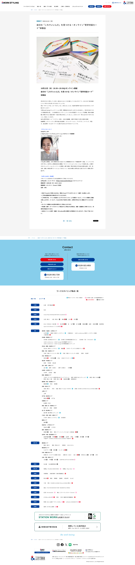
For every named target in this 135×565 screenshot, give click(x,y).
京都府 (35, 473)
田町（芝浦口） (62, 367)
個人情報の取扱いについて (81, 556)
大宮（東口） (47, 319)
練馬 (45, 422)
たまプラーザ (47, 450)
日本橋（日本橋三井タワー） (51, 339)
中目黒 (49, 363)
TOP (31, 9)
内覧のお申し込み (52, 264)
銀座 (62, 348)
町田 (72, 437)
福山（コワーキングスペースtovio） (66, 492)
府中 (86, 437)
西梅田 (55, 478)
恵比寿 (54, 363)
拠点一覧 (33, 298)
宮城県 (35, 309)
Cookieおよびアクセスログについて (96, 556)
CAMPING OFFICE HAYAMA (67, 459)
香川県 (35, 487)
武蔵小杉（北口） (67, 455)
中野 (53, 437)
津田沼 (94, 324)
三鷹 (76, 437)
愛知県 (35, 464)
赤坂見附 (63, 417)
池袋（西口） (47, 388)
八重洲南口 (46, 335)
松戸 (72, 324)
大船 (45, 459)
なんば (71, 478)
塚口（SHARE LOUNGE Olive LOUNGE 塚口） (59, 483)
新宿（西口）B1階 (94, 377)
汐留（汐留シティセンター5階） (52, 353)
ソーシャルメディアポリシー (69, 558)
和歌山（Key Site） (68, 469)
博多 (57, 497)
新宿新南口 (74, 379)
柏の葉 (61, 324)
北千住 (53, 398)
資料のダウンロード (52, 269)
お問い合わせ (107, 6)
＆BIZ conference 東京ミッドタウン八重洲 (86, 333)
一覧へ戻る (69, 221)
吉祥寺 (67, 437)
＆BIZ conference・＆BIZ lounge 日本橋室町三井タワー (58, 342)
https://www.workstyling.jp (64, 181)
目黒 (45, 363)
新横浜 (64, 445)
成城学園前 (46, 437)
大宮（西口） (55, 319)
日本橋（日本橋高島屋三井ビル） (69, 339)
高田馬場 (65, 379)
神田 (51, 408)
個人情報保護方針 (70, 556)
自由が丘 (46, 427)
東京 (35, 330)
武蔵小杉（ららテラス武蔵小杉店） (52, 455)
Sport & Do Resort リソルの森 (51, 326)
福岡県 (35, 497)
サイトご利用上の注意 (57, 558)
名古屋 (45, 464)
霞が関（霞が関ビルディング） (51, 412)
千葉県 (35, 323)
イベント (35, 9)
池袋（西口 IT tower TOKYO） (64, 388)
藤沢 (55, 459)
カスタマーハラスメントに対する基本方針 (86, 558)
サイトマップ (62, 556)
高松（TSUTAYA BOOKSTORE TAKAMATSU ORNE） (57, 487)
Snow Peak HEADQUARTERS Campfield (54, 314)
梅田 (51, 478)
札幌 (45, 305)
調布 (81, 437)
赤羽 (53, 388)
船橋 (90, 324)
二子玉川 (53, 427)
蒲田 (55, 372)
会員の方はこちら (117, 2)
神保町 (55, 408)
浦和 (63, 319)
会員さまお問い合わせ (83, 259)
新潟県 (35, 314)
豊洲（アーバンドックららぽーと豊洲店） (64, 432)
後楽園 (55, 384)
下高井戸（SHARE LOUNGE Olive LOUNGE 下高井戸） (58, 438)
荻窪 (60, 437)
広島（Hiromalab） (49, 492)
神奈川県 (35, 442)
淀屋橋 (60, 478)
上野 (45, 393)
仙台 (45, 310)
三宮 (45, 483)
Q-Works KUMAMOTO (72, 502)
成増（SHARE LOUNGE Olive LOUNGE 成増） (86, 388)
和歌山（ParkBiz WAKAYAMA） (52, 469)
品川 (45, 367)
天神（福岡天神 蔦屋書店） (67, 497)
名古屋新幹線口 (52, 464)
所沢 (75, 319)
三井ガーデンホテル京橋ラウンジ (74, 348)
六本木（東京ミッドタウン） (51, 417)
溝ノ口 (75, 455)
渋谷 (59, 358)
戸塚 (50, 459)
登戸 (91, 455)
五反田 (50, 372)
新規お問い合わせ (52, 259)
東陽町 (45, 432)
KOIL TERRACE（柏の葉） (50, 324)
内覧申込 (99, 6)
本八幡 (77, 324)
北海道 (35, 305)
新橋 (82, 353)
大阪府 (35, 478)
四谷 (51, 384)
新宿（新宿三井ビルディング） (79, 377)
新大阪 (45, 478)
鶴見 (54, 450)
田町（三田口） (53, 367)
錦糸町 (45, 398)
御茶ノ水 (46, 408)
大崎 (69, 367)
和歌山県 (35, 468)
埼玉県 (35, 319)
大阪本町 (66, 478)
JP (106, 2)
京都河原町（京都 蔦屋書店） (57, 473)
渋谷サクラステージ (67, 358)
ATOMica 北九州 (48, 497)
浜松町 (87, 353)
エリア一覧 (42, 298)
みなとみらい (70, 445)
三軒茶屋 (52, 358)
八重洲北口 (70, 333)
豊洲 (51, 432)
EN (109, 2)
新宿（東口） (57, 379)
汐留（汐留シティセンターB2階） (71, 353)
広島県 (35, 492)
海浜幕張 (101, 324)
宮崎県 (35, 506)
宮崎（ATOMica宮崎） (49, 506)
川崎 (96, 455)
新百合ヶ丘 (84, 455)
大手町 (45, 333)
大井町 (45, 372)
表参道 (45, 358)
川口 (69, 319)
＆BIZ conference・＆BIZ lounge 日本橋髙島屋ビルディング (59, 343)
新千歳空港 (50, 305)
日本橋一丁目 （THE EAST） (86, 339)
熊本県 (35, 501)
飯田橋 (45, 384)
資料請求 (91, 6)
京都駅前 (46, 473)
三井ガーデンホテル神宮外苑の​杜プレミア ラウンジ (56, 377)
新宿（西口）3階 (48, 379)
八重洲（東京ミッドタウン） (57, 333)
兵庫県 (35, 482)
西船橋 (84, 324)
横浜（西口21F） (56, 445)
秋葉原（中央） (47, 403)
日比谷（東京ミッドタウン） (51, 348)
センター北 (61, 450)
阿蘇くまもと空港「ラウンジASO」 (52, 502)
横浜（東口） (47, 445)
